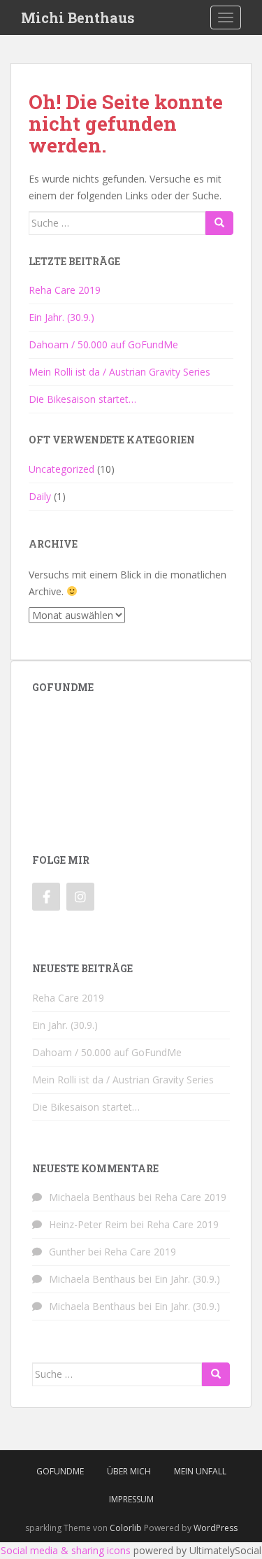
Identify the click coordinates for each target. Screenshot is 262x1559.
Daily (40, 496)
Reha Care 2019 (65, 290)
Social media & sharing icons (66, 1550)
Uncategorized (61, 469)
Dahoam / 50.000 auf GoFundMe (103, 344)
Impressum (131, 1499)
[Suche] (219, 223)
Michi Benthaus (78, 17)
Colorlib (126, 1528)
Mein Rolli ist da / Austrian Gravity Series (119, 371)
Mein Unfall (200, 1471)
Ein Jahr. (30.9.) (61, 317)
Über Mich (129, 1471)
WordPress (216, 1528)
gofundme (60, 1471)
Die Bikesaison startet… (82, 399)
